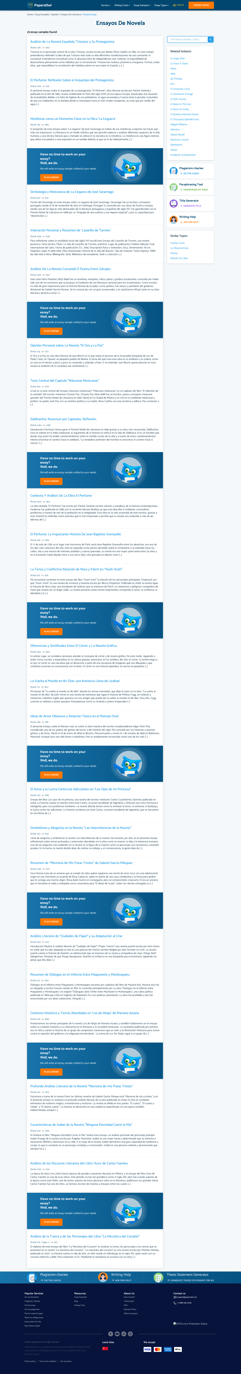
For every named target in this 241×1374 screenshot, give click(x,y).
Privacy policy (30, 1361)
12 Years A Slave (179, 63)
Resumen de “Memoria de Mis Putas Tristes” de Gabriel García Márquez (81, 863)
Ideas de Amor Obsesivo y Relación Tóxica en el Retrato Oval (74, 716)
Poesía (174, 253)
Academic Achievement (183, 155)
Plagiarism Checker (32, 1301)
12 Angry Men (177, 58)
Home (30, 15)
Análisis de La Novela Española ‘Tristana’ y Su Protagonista (72, 42)
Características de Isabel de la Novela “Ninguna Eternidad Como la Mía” (81, 1125)
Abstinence (176, 145)
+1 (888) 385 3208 (184, 1302)
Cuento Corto (177, 243)
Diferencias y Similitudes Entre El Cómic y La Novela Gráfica (73, 646)
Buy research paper (32, 1325)
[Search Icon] (210, 39)
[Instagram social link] (130, 1333)
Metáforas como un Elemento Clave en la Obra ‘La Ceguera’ (73, 119)
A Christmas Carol (180, 89)
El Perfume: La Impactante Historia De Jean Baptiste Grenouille (75, 534)
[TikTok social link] (123, 1334)
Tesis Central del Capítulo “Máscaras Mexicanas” (64, 380)
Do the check (191, 174)
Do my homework (32, 1297)
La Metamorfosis (179, 248)
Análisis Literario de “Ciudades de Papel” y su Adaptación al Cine (76, 936)
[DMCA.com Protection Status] (190, 1323)
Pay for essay (30, 1305)
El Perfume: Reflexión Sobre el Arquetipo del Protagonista (72, 80)
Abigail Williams (178, 124)
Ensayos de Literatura (71, 15)
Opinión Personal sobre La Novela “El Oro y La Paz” (67, 345)
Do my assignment (32, 1309)
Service (105, 5)
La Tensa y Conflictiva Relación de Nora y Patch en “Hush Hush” (76, 569)
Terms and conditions (47, 1361)
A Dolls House (178, 99)
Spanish (55, 15)
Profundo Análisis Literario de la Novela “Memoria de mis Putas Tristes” (81, 1086)
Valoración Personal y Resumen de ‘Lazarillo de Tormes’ (70, 230)
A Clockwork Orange (181, 94)
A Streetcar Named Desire (184, 114)
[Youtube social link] (117, 1333)
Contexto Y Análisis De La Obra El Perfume (61, 495)
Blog (76, 1301)
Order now (201, 5)
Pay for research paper (34, 1313)
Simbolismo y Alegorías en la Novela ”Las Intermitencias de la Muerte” (80, 828)
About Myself (177, 135)
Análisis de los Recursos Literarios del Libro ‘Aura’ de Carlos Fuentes (79, 1163)
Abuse (173, 150)
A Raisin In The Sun (180, 104)
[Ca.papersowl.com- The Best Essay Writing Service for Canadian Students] (105, 1348)
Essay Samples (141, 5)
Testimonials (129, 1301)
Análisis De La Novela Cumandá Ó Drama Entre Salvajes (70, 269)
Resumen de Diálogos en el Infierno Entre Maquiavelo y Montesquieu (80, 974)
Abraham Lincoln (179, 140)
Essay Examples (42, 15)
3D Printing (176, 79)
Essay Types (160, 5)
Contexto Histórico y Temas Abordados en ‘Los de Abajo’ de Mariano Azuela (84, 1013)
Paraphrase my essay (195, 190)
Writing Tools (121, 5)
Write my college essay (34, 1317)
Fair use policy (65, 1361)
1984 (172, 74)
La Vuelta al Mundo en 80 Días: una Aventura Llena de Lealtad (74, 681)
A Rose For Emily (179, 109)
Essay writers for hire (33, 1321)
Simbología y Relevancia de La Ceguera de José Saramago (71, 192)
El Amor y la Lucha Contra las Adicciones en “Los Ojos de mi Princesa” (80, 789)
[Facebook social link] (110, 1333)
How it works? (129, 1297)
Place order (51, 177)
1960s (173, 69)
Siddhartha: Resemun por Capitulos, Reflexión (63, 419)
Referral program (131, 1313)
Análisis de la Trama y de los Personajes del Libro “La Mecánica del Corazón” (85, 1236)
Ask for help (190, 222)
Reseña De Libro (179, 258)
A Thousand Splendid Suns (184, 119)
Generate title (192, 206)
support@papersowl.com (187, 1297)
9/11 (172, 84)
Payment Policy (130, 1309)
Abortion (175, 129)
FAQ (125, 1305)
